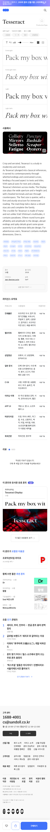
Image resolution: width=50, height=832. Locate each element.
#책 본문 (27, 255)
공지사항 (17, 756)
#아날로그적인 (16, 241)
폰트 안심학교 (28, 746)
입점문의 (31, 766)
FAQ (10, 733)
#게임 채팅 (27, 241)
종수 (6, 270)
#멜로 (27, 251)
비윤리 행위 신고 (40, 780)
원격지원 (30, 780)
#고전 (20, 246)
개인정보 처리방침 (14, 780)
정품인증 (26, 756)
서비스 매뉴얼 (19, 759)
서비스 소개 (28, 743)
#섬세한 (35, 241)
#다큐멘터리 (35, 251)
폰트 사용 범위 (33, 759)
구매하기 (34, 826)
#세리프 (12, 255)
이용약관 (4, 780)
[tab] (38, 42)
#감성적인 (37, 246)
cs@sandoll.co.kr (16, 722)
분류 (26, 277)
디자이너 (8, 277)
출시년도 (28, 270)
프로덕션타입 (9, 489)
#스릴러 (12, 246)
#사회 (13, 251)
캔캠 (29, 749)
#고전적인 (28, 246)
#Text (20, 255)
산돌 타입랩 (40, 743)
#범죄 (43, 241)
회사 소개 (17, 743)
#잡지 (5, 246)
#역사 (5, 255)
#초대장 (36, 255)
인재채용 (17, 746)
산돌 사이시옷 (39, 749)
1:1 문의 (28, 733)
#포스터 (6, 251)
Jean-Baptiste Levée (12, 279)
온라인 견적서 (38, 756)
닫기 (44, 3)
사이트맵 (23, 780)
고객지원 (6, 756)
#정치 (20, 251)
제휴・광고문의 (19, 766)
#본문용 (6, 241)
